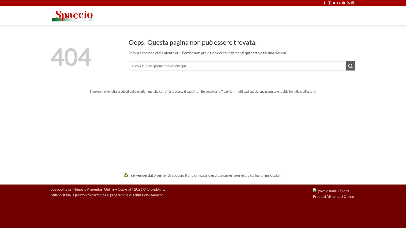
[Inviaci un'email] (338, 3)
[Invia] (350, 66)
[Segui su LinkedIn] (352, 3)
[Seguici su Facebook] (324, 3)
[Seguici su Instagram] (329, 3)
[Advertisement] (203, 130)
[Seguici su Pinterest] (343, 3)
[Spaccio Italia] (334, 193)
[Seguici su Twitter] (334, 3)
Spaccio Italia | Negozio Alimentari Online (82, 189)
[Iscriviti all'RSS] (348, 3)
